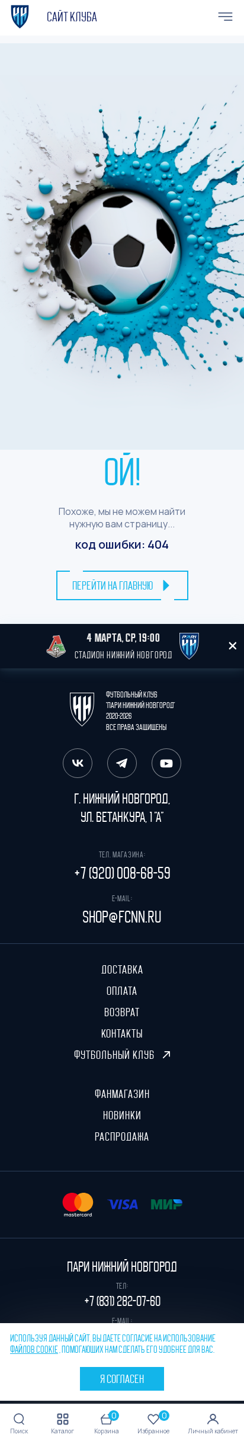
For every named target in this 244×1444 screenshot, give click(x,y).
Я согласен (122, 1379)
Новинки (122, 1115)
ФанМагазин (122, 1094)
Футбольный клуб (115, 1055)
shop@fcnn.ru (122, 917)
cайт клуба (72, 17)
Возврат (122, 1012)
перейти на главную (112, 585)
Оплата (122, 991)
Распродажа (122, 1136)
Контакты (122, 1033)
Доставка (122, 969)
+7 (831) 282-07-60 (122, 1301)
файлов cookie (34, 1350)
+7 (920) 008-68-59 (122, 873)
